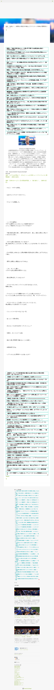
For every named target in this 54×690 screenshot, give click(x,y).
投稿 (17, 658)
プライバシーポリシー (18, 654)
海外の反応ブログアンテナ (18, 684)
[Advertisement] (27, 7)
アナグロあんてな (17, 668)
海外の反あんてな (17, 681)
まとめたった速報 (17, 676)
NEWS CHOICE (17, 667)
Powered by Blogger (28, 688)
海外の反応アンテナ (17, 683)
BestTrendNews (17, 666)
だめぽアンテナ (17, 672)
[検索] (52, 1)
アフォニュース (17, 669)
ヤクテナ (15, 678)
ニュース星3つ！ (17, 674)
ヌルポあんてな (17, 675)
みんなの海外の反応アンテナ (19, 677)
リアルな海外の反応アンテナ (19, 679)
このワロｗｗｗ (17, 670)
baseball (7, 476)
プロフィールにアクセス (24, 649)
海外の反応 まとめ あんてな (19, 682)
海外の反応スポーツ (24, 648)
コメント (17, 659)
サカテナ (15, 671)
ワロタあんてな (17, 680)
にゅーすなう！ (17, 673)
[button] (6, 30)
